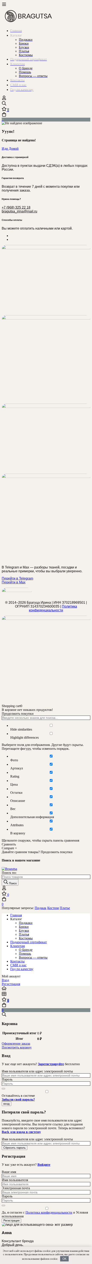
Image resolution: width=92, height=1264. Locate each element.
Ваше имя (9, 1172)
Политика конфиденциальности (53, 608)
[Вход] (4, 99)
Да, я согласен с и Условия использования (45, 1214)
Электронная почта (16, 1188)
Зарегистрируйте (51, 1064)
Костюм (53, 908)
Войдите (43, 1164)
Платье (65, 908)
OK (64, 1258)
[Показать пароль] (3, 1088)
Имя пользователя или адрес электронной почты (37, 1071)
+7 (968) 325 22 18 (16, 207)
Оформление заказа (16, 1043)
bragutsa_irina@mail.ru (19, 211)
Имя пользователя (15, 1180)
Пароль (7, 1079)
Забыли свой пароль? (18, 1099)
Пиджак (40, 908)
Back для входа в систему (21, 1132)
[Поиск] (46, 104)
